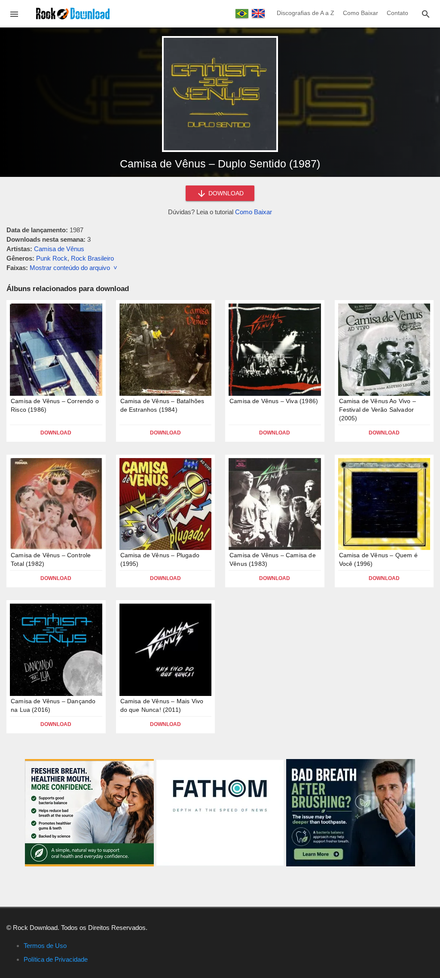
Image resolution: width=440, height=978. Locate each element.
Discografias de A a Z (305, 12)
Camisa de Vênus (59, 248)
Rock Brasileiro (92, 258)
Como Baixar (360, 12)
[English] (258, 13)
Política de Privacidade (56, 959)
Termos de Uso (45, 945)
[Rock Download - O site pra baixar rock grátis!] (73, 13)
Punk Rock (51, 258)
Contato (397, 12)
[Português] (241, 13)
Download (55, 433)
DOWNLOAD (225, 193)
